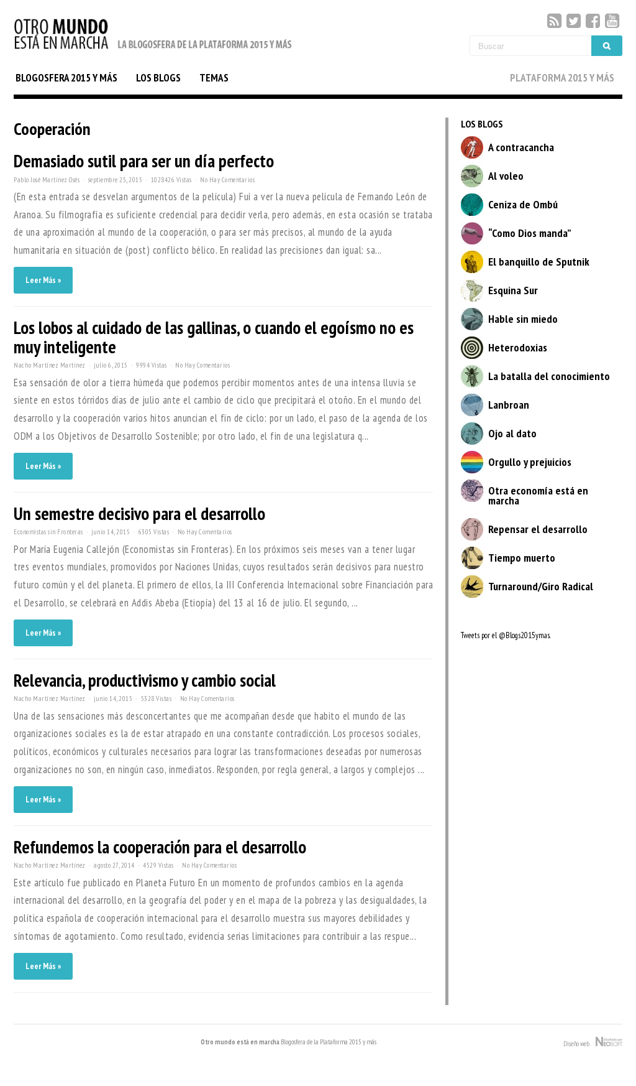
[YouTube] (612, 20)
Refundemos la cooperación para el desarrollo (160, 846)
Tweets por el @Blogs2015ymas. (505, 635)
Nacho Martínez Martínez (50, 365)
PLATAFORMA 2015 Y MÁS (562, 78)
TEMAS (214, 78)
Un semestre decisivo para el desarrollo (139, 513)
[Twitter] (573, 20)
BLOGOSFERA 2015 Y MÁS (66, 78)
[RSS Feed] (554, 20)
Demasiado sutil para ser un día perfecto (144, 160)
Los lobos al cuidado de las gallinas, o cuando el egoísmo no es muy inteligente (214, 337)
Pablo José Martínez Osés (47, 179)
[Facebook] (593, 20)
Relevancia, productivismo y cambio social (145, 680)
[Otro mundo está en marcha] (153, 50)
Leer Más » (43, 280)
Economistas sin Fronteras (48, 531)
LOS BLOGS (158, 78)
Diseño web (579, 1043)
